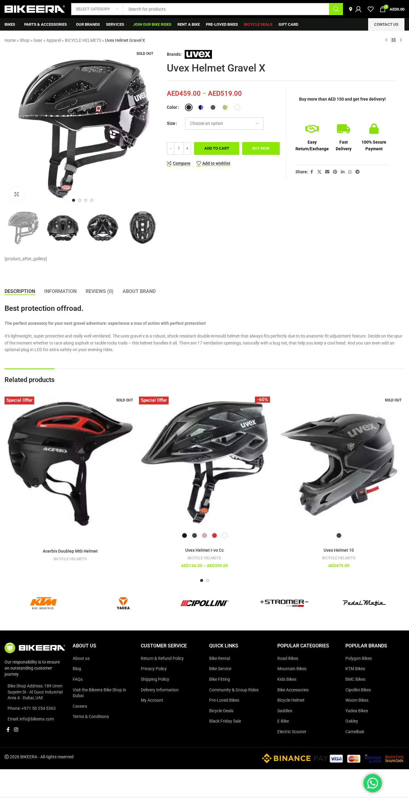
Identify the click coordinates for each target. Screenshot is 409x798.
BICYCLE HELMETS (83, 40)
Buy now (260, 148)
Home (10, 40)
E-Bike (283, 721)
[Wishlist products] (370, 9)
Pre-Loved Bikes (224, 700)
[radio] (189, 107)
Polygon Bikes (358, 658)
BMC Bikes (355, 679)
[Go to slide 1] (73, 200)
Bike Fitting (219, 679)
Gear (37, 40)
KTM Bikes (355, 668)
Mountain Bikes (291, 668)
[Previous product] (386, 40)
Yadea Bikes (356, 710)
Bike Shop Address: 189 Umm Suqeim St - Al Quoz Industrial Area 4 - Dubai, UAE (35, 691)
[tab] (20, 291)
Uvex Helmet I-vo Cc (204, 550)
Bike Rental (219, 658)
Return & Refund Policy (162, 658)
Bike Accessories (292, 689)
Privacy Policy (154, 668)
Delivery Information (160, 689)
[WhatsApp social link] (350, 172)
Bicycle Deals (221, 710)
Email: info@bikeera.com (31, 719)
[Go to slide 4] (91, 200)
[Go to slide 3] (85, 200)
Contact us (386, 24)
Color (172, 107)
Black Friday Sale (225, 721)
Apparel (53, 40)
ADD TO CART (216, 148)
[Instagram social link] (16, 729)
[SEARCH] (336, 9)
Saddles (284, 710)
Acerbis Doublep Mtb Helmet (70, 551)
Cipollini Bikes (358, 689)
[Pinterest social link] (335, 172)
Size (171, 123)
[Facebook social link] (311, 172)
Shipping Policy (155, 679)
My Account (152, 700)
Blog (77, 668)
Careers (80, 706)
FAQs (78, 679)
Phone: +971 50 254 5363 (32, 708)
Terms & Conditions (91, 716)
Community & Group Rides (234, 689)
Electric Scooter (291, 731)
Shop (24, 40)
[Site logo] (35, 8)
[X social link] (319, 172)
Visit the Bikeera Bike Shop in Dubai (99, 692)
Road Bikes (287, 658)
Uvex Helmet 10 (339, 550)
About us (81, 658)
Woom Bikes (356, 700)
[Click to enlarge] (16, 194)
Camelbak (354, 731)
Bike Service (220, 668)
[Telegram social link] (357, 172)
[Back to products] (393, 40)
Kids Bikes (286, 679)
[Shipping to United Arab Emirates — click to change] (350, 9)
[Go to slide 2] (79, 200)
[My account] (358, 9)
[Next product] (400, 40)
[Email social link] (327, 172)
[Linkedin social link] (342, 172)
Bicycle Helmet (291, 700)
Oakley (351, 721)
